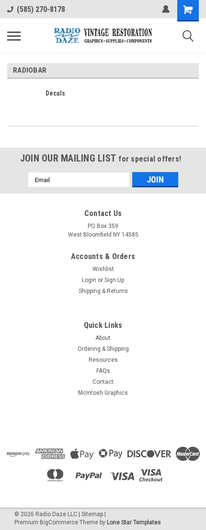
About (103, 338)
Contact (103, 382)
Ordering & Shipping (103, 349)
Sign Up (114, 280)
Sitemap (92, 514)
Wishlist (103, 269)
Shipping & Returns (103, 291)
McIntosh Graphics (103, 392)
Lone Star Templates (134, 522)
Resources (103, 360)
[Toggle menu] (14, 36)
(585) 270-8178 (41, 9)
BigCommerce (59, 522)
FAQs (103, 371)
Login (89, 280)
